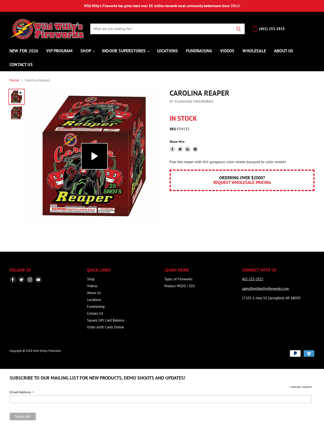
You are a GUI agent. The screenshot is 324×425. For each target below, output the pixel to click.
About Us (283, 51)
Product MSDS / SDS (179, 286)
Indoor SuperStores (124, 51)
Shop (86, 51)
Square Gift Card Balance (106, 320)
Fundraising (199, 51)
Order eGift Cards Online (105, 327)
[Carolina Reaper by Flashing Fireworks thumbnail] (16, 96)
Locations (167, 51)
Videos (227, 51)
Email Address (22, 392)
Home (14, 80)
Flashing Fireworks (194, 101)
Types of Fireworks (178, 279)
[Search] (238, 28)
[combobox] (161, 28)
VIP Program (59, 51)
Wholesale (254, 51)
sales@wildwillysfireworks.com (265, 288)
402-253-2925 (252, 279)
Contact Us (21, 64)
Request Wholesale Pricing (242, 182)
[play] (94, 156)
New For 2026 (23, 51)
